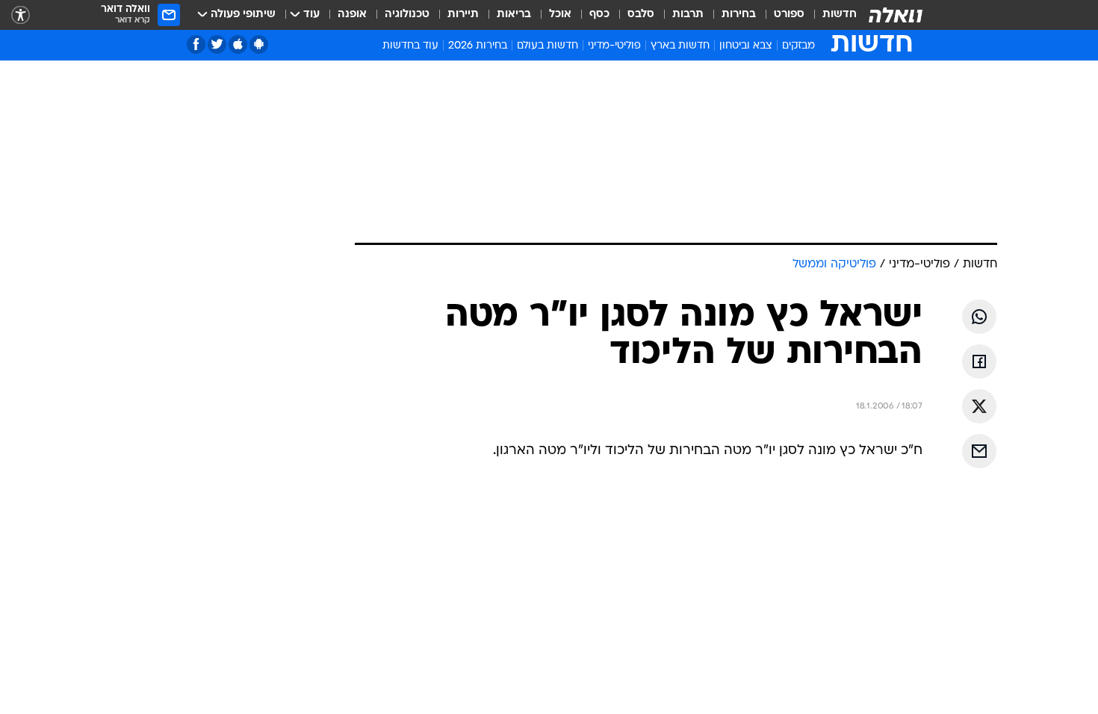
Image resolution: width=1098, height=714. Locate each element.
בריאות (514, 14)
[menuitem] (830, 15)
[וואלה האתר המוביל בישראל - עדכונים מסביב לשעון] (895, 14)
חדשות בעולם (547, 46)
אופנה (352, 14)
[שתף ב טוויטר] (979, 406)
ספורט (789, 14)
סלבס (640, 14)
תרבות (688, 14)
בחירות (739, 14)
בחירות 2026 (477, 46)
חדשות (839, 14)
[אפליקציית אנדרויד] (258, 44)
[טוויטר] (217, 44)
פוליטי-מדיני (614, 46)
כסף (599, 14)
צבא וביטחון (745, 46)
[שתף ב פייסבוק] (979, 361)
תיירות (463, 14)
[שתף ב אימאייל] (979, 451)
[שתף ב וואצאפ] (979, 316)
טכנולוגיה (407, 14)
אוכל (560, 14)
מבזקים (798, 46)
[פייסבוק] (196, 44)
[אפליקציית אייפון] (238, 44)
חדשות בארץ (680, 46)
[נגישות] (20, 15)
